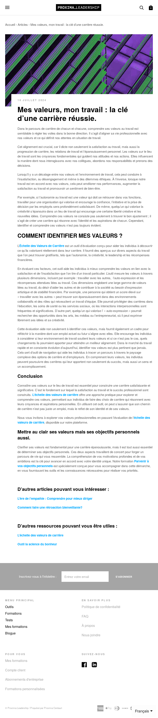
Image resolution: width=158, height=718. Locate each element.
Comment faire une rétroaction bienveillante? (49, 507)
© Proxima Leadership (16, 708)
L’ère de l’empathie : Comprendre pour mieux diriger (54, 498)
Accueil (10, 24)
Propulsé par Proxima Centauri (46, 708)
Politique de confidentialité (101, 606)
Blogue (10, 633)
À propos (88, 625)
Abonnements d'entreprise (24, 679)
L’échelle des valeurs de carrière (55, 394)
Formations (13, 613)
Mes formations (16, 626)
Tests (9, 620)
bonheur (51, 544)
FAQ (85, 616)
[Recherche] (141, 7)
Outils (9, 606)
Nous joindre (91, 635)
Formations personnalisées (25, 688)
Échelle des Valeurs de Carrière (41, 245)
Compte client (15, 670)
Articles (23, 24)
